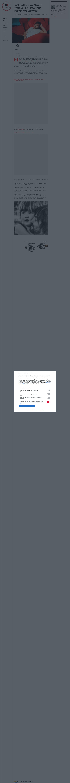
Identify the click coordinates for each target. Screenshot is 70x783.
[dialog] (35, 391)
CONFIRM (27, 406)
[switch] (48, 390)
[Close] (54, 373)
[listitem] (35, 387)
